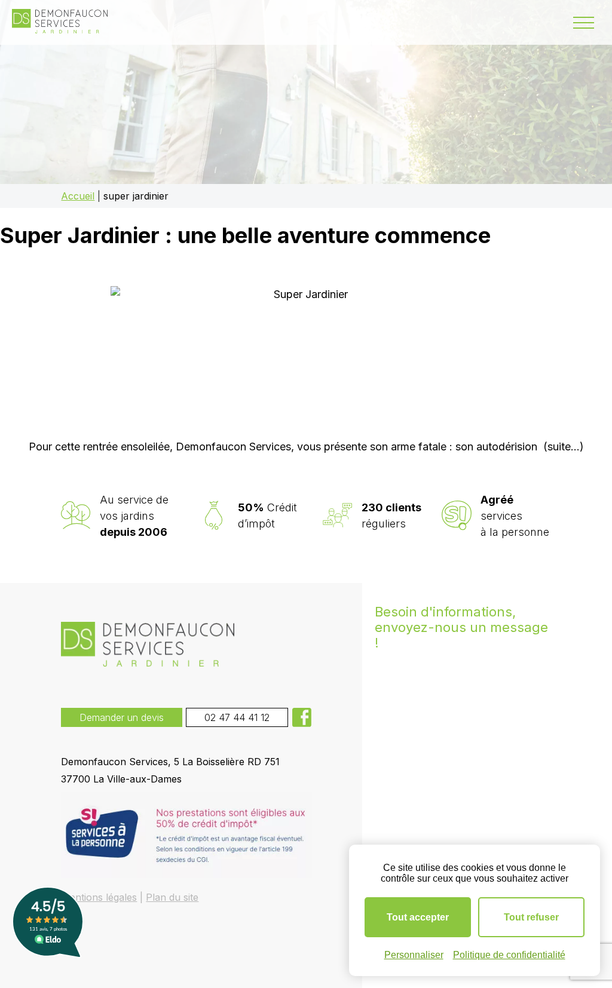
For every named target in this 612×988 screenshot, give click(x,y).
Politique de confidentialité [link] (509, 955)
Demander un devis (121, 717)
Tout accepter (418, 917)
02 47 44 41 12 (237, 717)
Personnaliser (413, 955)
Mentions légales (99, 897)
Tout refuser (531, 917)
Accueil (77, 196)
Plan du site (172, 897)
